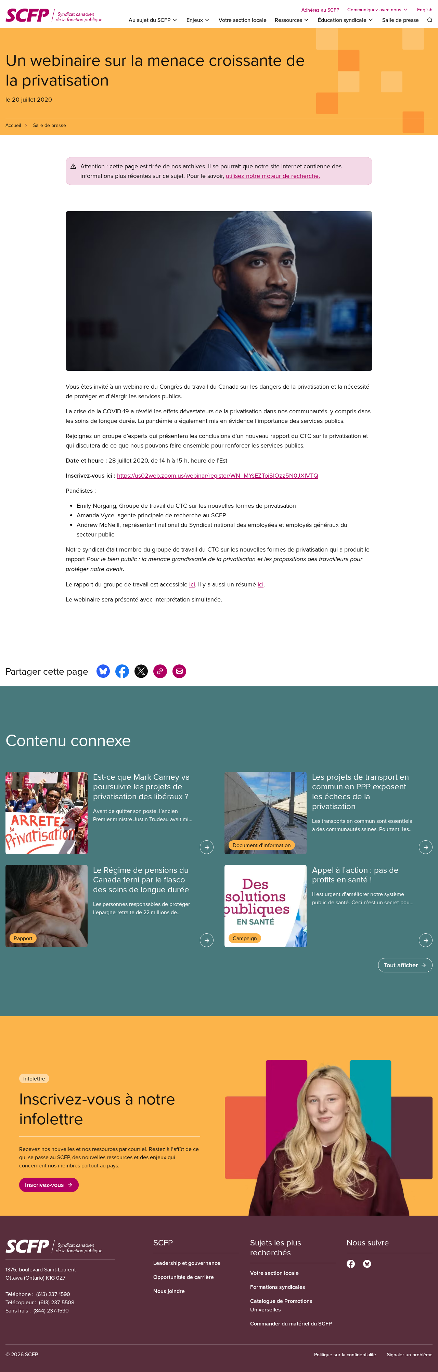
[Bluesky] (367, 1263)
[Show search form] (430, 20)
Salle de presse (400, 20)
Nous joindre (169, 1291)
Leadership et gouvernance (186, 1263)
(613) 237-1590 (53, 1294)
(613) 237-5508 (56, 1302)
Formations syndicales (277, 1287)
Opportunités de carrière (183, 1277)
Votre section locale (243, 20)
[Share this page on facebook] (122, 672)
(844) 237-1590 (51, 1310)
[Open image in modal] (219, 291)
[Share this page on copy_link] (160, 672)
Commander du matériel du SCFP (291, 1324)
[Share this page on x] (141, 672)
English (425, 9)
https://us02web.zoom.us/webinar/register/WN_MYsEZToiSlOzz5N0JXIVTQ (217, 475)
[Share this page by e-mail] (179, 672)
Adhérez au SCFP (320, 10)
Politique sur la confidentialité (345, 1354)
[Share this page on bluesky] (103, 672)
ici (192, 584)
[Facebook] (351, 1263)
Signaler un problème (410, 1354)
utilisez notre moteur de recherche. (273, 175)
